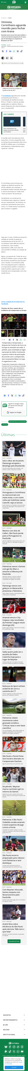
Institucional (9, 1034)
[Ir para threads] (22, 1047)
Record (6, 1030)
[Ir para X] (14, 1051)
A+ (7, 58)
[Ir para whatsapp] (18, 1051)
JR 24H (5, 1025)
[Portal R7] (14, 2)
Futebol (10, 18)
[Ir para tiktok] (10, 1051)
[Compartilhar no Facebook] (7, 51)
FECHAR (14, 1067)
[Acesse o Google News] (18, 51)
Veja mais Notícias (14, 941)
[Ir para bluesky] (6, 1047)
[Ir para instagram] (14, 1047)
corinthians (5, 424)
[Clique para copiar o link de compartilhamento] (21, 51)
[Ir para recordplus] (6, 1051)
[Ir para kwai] (18, 1047)
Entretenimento (10, 1020)
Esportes (7, 1015)
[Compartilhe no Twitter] (3, 51)
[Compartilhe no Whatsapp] (14, 51)
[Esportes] (14, 7)
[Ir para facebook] (10, 1047)
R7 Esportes (3, 18)
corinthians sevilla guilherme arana (17, 421)
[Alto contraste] (2, 58)
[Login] (25, 2)
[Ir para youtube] (22, 1051)
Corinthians (7, 96)
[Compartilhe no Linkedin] (10, 51)
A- (11, 58)
